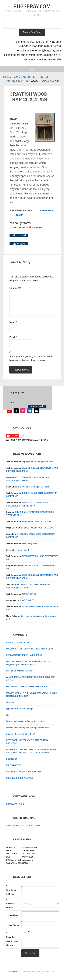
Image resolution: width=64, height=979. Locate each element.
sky (7, 715)
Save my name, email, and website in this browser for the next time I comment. (31, 358)
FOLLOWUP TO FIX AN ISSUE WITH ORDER (26, 687)
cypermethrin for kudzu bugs (19, 709)
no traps (10, 702)
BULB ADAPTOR (13, 765)
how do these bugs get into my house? (24, 772)
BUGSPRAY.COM (32, 6)
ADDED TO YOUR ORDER (18, 642)
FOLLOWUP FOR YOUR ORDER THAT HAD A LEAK (29, 649)
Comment (15, 288)
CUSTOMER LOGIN (15, 804)
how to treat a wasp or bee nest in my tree (25, 721)
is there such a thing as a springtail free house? (28, 728)
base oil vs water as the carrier (20, 671)
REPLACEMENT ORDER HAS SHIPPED (24, 655)
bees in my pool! (30, 544)
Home (6, 77)
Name (13, 322)
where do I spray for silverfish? (20, 734)
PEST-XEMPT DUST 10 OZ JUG (36, 521)
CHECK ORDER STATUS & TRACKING (23, 826)
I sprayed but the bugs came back (37, 462)
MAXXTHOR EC (29, 594)
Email (13, 337)
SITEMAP (13, 971)
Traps (15, 77)
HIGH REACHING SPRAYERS (19, 778)
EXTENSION (11, 759)
